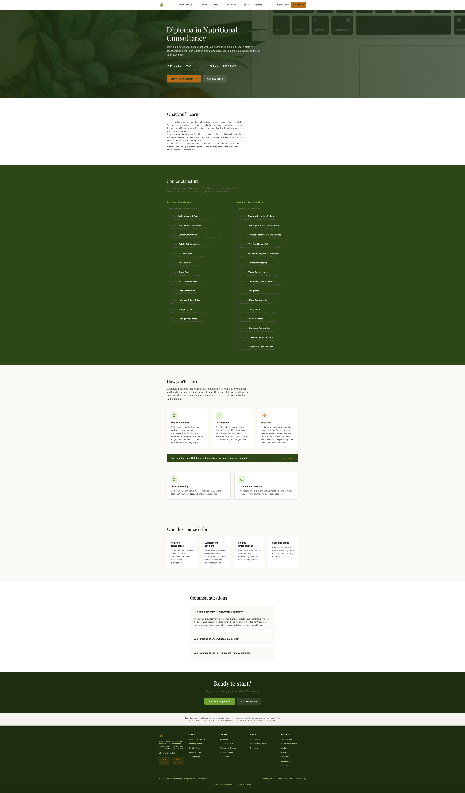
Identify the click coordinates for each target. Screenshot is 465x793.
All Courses (224, 739)
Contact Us (285, 757)
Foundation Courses (227, 744)
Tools (245, 5)
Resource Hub (286, 739)
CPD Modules (225, 757)
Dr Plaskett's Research (289, 744)
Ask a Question (215, 79)
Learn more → (288, 458)
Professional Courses (228, 748)
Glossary (284, 752)
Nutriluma (254, 748)
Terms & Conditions (285, 779)
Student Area (286, 761)
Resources (231, 5)
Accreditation (194, 757)
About (216, 5)
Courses (203, 5)
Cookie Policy (300, 779)
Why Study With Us (197, 739)
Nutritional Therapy (227, 752)
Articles (284, 748)
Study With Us (185, 5)
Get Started (298, 5)
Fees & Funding (195, 752)
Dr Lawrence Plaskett (258, 744)
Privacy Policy (268, 779)
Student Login (282, 5)
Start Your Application (181, 79)
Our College (255, 739)
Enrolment (284, 765)
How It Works (194, 748)
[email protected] (168, 753)
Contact (258, 5)
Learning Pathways (196, 744)
